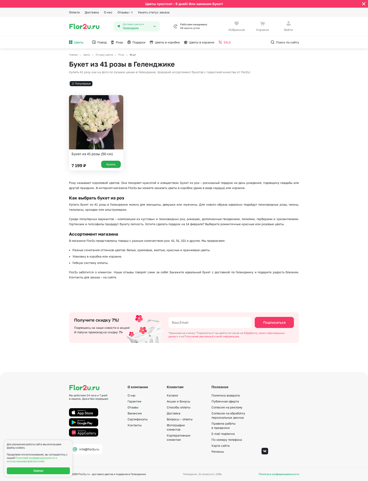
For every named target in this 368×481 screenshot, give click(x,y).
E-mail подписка (223, 433)
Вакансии (135, 413)
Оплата (74, 12)
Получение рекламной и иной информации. (212, 336)
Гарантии (134, 401)
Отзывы (125, 12)
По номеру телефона (226, 439)
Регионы (217, 451)
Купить (111, 164)
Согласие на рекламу (226, 407)
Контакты (135, 425)
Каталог (172, 395)
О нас (108, 12)
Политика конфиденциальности (279, 474)
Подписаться (274, 322)
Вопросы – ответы (180, 419)
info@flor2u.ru (89, 449)
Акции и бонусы (178, 401)
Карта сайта (220, 445)
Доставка (92, 12)
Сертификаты (137, 419)
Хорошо (38, 470)
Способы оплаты (178, 407)
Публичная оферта (225, 401)
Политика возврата (225, 395)
